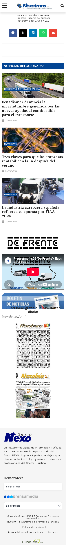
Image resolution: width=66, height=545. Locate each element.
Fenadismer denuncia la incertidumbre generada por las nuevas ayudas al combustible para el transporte (31, 108)
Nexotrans (10, 89)
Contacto (53, 532)
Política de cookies (33, 527)
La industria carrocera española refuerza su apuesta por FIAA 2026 (30, 212)
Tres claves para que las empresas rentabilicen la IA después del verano (32, 161)
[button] (13, 33)
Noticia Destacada (29, 89)
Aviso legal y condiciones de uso (26, 532)
